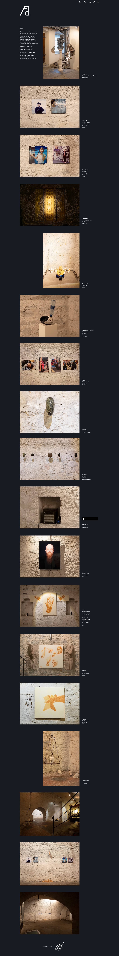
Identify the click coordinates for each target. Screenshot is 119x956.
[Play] (84, 519)
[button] (94, 2)
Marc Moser (84, 785)
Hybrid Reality (85, 330)
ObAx (83, 225)
